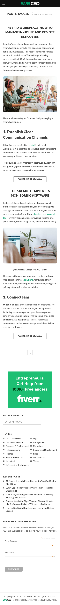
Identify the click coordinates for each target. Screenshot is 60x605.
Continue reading (30, 179)
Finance (9, 453)
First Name (29, 552)
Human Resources (14, 457)
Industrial (10, 461)
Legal (35, 438)
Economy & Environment (17, 446)
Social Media (39, 457)
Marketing (38, 446)
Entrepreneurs (13, 450)
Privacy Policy (50, 600)
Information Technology (17, 465)
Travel (36, 461)
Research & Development (45, 450)
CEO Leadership (13, 438)
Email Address (29, 541)
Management (39, 442)
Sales (35, 453)
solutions (28, 279)
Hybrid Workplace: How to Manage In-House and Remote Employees (30, 32)
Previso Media (36, 600)
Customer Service (14, 442)
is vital (32, 145)
